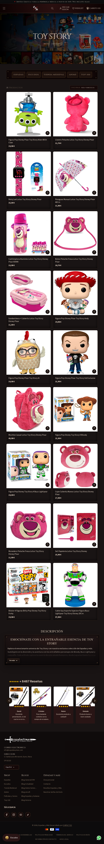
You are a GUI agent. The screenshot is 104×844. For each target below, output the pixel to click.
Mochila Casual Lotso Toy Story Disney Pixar (27, 435)
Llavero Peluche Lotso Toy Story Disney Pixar (74, 139)
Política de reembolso (23, 835)
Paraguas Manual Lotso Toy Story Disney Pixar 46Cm (75, 201)
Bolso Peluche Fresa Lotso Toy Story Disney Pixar (74, 260)
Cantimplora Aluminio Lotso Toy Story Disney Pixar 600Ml (28, 260)
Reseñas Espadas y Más (53, 788)
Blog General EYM (28, 780)
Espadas (18, 74)
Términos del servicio (64, 835)
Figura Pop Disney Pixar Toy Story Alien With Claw (27, 141)
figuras (91, 655)
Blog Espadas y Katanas (30, 796)
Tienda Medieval (10, 788)
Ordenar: (76, 88)
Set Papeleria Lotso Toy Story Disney (71, 551)
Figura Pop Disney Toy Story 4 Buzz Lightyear (27, 491)
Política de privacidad (44, 835)
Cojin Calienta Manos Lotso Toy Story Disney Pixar (74, 493)
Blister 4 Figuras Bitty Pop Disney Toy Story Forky (27, 612)
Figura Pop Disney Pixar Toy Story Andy (72, 318)
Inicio (46, 44)
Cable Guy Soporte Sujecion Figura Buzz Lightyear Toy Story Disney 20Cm (72, 612)
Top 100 (85, 74)
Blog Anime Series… (29, 788)
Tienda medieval (54, 74)
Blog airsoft (25, 792)
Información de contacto (46, 839)
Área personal (49, 780)
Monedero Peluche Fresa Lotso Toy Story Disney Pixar (26, 552)
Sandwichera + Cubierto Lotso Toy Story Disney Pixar (25, 320)
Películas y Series (10, 796)
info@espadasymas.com (13, 750)
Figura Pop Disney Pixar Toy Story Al (24, 378)
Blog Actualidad (27, 784)
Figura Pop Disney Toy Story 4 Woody (71, 435)
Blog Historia (26, 800)
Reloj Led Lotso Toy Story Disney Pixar (24, 199)
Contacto (47, 784)
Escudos (33, 74)
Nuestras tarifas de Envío (53, 792)
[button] (52, 8)
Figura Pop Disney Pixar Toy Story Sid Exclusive (75, 378)
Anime (72, 74)
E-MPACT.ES (67, 825)
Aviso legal (64, 839)
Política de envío (83, 835)
